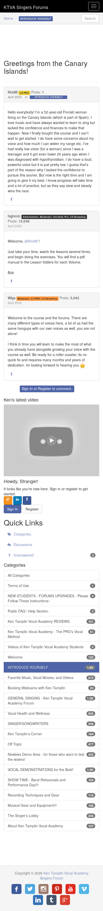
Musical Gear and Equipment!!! (51, 805)
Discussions (22, 544)
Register (44, 388)
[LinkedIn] (38, 900)
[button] (11, 199)
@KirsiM (31, 241)
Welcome (51, 657)
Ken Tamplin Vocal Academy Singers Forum (26, 6)
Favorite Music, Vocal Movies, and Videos (51, 677)
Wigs (12, 297)
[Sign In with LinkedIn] (17, 500)
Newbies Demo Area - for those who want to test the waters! (51, 757)
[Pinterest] (57, 889)
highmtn (14, 216)
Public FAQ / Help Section (51, 611)
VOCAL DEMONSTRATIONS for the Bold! (51, 769)
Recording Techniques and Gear (51, 795)
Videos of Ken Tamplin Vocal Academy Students (51, 646)
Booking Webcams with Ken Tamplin (51, 687)
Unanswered (53, 555)
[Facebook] (17, 889)
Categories (22, 534)
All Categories (19, 575)
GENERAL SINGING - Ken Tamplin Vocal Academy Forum (51, 701)
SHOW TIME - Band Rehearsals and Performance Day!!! (51, 782)
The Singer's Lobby (51, 815)
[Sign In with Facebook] (27, 500)
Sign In (27, 388)
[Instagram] (43, 889)
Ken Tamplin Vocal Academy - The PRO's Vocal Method (51, 634)
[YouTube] (71, 889)
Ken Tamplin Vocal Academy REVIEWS (51, 621)
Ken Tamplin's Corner (51, 733)
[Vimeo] (84, 889)
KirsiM (13, 92)
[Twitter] (30, 889)
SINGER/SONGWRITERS (51, 723)
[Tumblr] (51, 900)
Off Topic (51, 744)
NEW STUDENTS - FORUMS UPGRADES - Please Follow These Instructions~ (51, 598)
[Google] (65, 900)
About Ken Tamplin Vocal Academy (51, 825)
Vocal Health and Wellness (51, 713)
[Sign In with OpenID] (8, 500)
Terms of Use (51, 585)
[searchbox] (90, 18)
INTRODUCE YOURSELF (48, 97)
